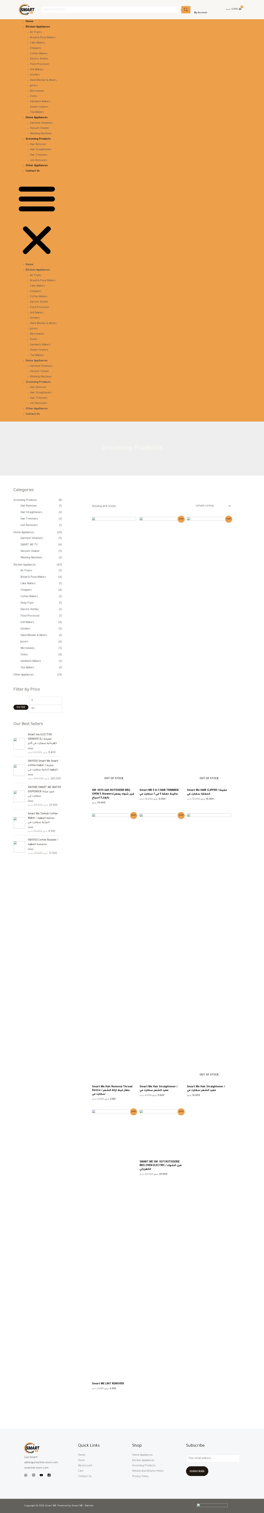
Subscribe (197, 1471)
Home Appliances (37, 117)
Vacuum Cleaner (39, 128)
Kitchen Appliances (38, 27)
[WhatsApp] (25, 1475)
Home (29, 21)
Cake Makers (37, 43)
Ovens (33, 96)
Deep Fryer (27, 603)
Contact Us (33, 171)
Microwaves (37, 91)
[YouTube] (41, 1475)
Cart (80, 1471)
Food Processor (39, 64)
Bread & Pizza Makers (42, 37)
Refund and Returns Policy (147, 1471)
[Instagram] (33, 1475)
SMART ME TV (29, 545)
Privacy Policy (140, 1476)
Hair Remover (38, 144)
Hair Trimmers (38, 155)
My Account (200, 13)
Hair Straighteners (41, 149)
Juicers (34, 85)
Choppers (35, 48)
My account (85, 1465)
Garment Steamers (41, 123)
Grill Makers (37, 69)
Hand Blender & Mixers (43, 80)
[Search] (185, 9)
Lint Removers (38, 160)
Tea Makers (37, 112)
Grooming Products (38, 139)
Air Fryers (36, 32)
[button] (37, 220)
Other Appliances (37, 165)
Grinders (35, 75)
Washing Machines (41, 133)
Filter (21, 707)
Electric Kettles (39, 59)
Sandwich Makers (40, 101)
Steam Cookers (39, 107)
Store (81, 1460)
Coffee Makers (38, 53)
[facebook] (49, 1475)
